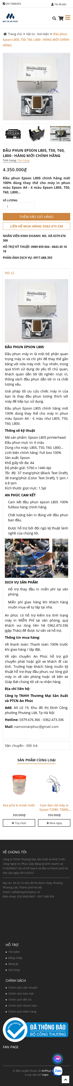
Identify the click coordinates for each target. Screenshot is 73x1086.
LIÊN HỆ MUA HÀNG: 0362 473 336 (36, 226)
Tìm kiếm (14, 952)
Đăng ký (13, 964)
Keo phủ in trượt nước (19, 805)
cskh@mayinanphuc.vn (25, 892)
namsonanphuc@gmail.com (36, 726)
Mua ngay (55, 823)
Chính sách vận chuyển (23, 987)
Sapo (45, 1074)
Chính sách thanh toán (22, 1005)
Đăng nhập (15, 958)
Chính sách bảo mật (21, 993)
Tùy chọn (20, 823)
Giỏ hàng (14, 970)
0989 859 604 (40, 247)
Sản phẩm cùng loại (36, 760)
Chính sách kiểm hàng (22, 1011)
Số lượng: (10, 200)
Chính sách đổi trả (19, 999)
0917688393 (13, 3)
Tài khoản (60, 4)
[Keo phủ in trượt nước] (19, 785)
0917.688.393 (43, 258)
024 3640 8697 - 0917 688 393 (35, 896)
